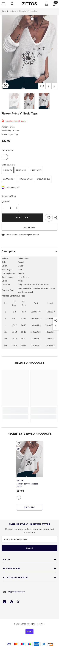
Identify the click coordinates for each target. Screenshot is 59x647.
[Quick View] (18, 449)
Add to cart (22, 217)
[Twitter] (18, 602)
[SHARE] (55, 218)
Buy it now (29, 228)
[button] (48, 86)
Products (12, 11)
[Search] (12, 4)
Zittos (12, 127)
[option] (29, 52)
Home (4, 11)
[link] (15, 412)
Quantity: (5, 201)
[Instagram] (4, 602)
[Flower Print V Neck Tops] (29, 459)
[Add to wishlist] (49, 218)
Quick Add (29, 507)
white (19, 498)
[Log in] (46, 4)
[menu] (3, 4)
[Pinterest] (11, 602)
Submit (29, 548)
